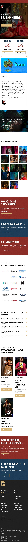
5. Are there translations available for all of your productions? (12, 336)
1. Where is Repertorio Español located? (12, 318)
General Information (6, 77)
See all (22, 313)
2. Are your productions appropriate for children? (12, 323)
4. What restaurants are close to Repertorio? (10, 332)
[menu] (25, 6)
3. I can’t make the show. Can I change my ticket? (12, 327)
